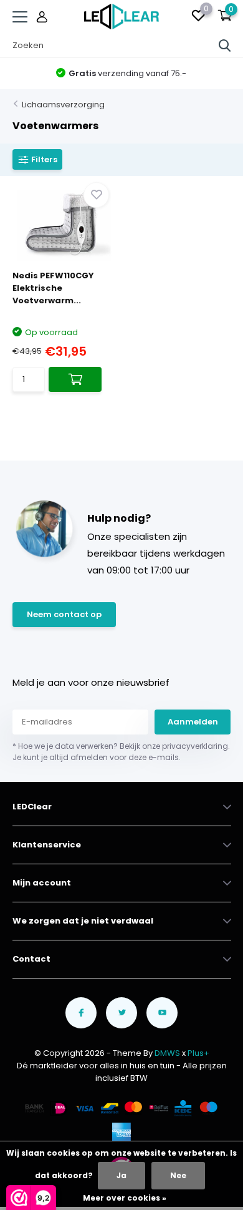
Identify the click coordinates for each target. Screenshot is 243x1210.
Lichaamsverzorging (63, 104)
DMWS (167, 1053)
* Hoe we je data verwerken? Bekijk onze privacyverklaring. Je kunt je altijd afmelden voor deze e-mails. (121, 752)
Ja (121, 1175)
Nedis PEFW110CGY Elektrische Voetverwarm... (53, 288)
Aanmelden (193, 722)
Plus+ (198, 1053)
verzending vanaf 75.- (127, 73)
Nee (178, 1175)
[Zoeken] (225, 45)
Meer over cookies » (124, 1198)
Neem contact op (64, 614)
